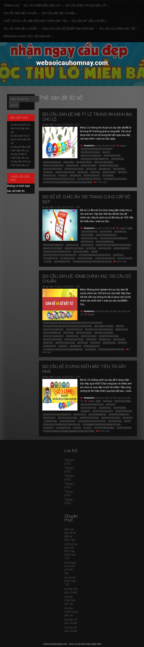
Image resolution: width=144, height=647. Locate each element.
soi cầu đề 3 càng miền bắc (104, 428)
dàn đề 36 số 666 (109, 172)
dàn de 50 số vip (87, 245)
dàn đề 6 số (63, 176)
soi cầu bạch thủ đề (50, 258)
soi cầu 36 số (118, 255)
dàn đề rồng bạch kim (91, 176)
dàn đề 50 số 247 (49, 176)
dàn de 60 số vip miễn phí (74, 169)
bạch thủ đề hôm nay (89, 232)
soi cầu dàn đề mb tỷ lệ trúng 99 (89, 179)
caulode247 (85, 411)
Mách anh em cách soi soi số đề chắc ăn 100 (59, 255)
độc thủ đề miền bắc (81, 252)
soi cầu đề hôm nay (67, 258)
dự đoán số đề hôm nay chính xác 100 (56, 252)
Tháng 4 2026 (69, 477)
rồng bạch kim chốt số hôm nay (27, 36)
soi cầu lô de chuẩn (124, 428)
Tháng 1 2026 (69, 501)
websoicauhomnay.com (72, 63)
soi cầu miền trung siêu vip (85, 5)
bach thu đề (110, 404)
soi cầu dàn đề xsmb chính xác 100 (111, 349)
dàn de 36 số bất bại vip (51, 162)
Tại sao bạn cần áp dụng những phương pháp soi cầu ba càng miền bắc (68, 431)
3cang (130, 228)
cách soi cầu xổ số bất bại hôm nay (68, 28)
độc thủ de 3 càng (115, 421)
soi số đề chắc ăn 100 (62, 262)
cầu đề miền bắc (87, 235)
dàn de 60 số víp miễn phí (52, 169)
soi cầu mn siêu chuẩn (20, 13)
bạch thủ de (108, 401)
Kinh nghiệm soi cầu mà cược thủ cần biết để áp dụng (62, 349)
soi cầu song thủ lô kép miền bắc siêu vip (20, 128)
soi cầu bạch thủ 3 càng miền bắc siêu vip (21, 139)
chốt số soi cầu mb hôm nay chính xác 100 (35, 21)
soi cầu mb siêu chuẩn (58, 13)
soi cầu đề (87, 428)
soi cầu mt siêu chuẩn (88, 21)
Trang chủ (11, 5)
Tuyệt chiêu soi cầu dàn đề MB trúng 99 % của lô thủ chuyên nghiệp (67, 182)
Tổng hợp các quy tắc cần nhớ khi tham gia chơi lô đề (92, 262)
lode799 (94, 252)
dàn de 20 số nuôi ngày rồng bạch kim (94, 159)
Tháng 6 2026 (69, 461)
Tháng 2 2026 (69, 493)
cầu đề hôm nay (120, 232)
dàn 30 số (106, 152)
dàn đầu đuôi (48, 172)
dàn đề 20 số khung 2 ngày (65, 172)
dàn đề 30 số (95, 172)
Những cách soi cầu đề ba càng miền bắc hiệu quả (61, 424)
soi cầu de (77, 428)
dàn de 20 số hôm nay (112, 156)
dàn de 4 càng (68, 162)
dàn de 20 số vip (117, 159)
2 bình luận (101, 182)
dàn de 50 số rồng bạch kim (53, 166)
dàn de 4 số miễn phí (84, 162)
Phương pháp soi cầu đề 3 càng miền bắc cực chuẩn (101, 424)
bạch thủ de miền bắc (122, 401)
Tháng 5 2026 (69, 469)
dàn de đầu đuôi (119, 169)
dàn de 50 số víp (72, 166)
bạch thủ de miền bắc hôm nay (92, 404)
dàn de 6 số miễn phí (88, 166)
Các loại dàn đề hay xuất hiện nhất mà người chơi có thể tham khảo (67, 326)
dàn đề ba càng (75, 176)
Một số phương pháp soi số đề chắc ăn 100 (94, 255)
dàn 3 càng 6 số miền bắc (90, 152)
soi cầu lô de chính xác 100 (105, 258)
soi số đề (47, 262)
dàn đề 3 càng (82, 172)
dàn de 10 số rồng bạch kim (91, 156)
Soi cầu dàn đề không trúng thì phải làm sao (58, 179)
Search (14, 105)
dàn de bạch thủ (104, 169)
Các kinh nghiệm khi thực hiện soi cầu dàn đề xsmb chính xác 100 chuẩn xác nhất (72, 323)
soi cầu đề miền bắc (85, 258)
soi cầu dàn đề (108, 176)
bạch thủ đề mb (105, 232)
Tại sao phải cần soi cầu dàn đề (115, 179)
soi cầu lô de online (125, 258)
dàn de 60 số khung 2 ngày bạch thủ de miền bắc (113, 245)
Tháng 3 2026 (69, 485)
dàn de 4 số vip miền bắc (104, 162)
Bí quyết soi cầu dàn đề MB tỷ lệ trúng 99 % (96, 149)
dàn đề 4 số (122, 172)
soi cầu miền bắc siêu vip (42, 5)
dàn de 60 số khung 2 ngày (108, 166)
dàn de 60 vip (91, 169)
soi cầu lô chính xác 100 (117, 28)
